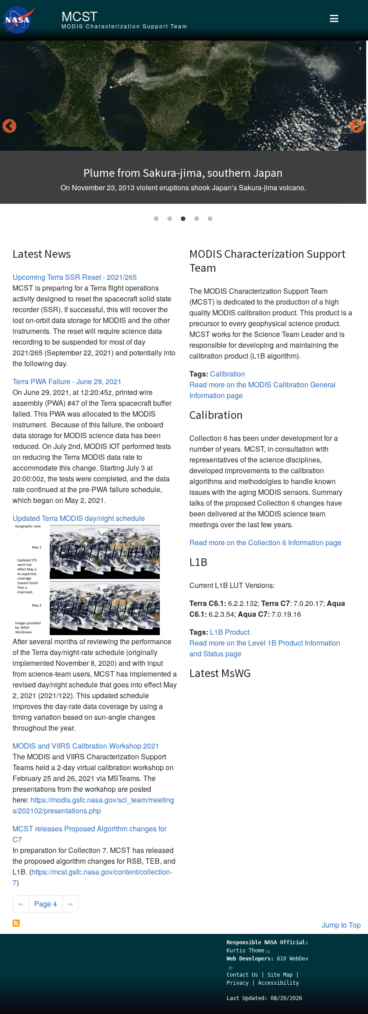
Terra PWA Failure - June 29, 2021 (67, 381)
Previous (9, 126)
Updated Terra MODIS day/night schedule (79, 518)
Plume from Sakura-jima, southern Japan (183, 173)
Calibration (227, 373)
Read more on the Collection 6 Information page (265, 542)
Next (356, 126)
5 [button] (210, 219)
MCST (79, 15)
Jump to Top (341, 925)
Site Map (280, 975)
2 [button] (169, 219)
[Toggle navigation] (334, 20)
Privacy (238, 983)
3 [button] (183, 219)
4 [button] (196, 219)
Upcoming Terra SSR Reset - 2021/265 (75, 277)
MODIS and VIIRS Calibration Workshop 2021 (86, 745)
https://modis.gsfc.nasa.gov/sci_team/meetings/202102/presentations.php (93, 805)
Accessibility (278, 983)
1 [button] (156, 219)
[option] (183, 122)
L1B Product (230, 632)
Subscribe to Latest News (16, 923)
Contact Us (242, 975)
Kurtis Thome (245, 950)
